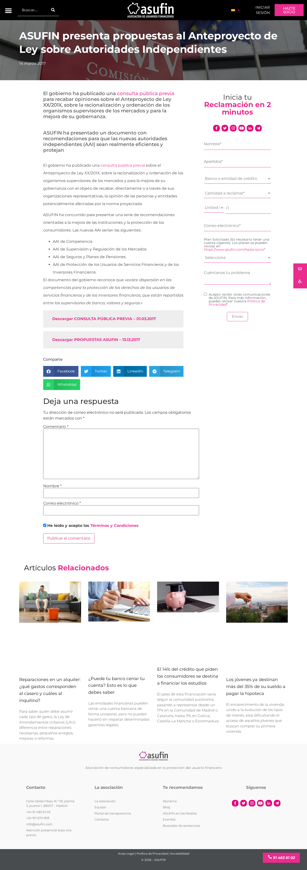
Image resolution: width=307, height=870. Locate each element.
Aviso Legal (126, 853)
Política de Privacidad (152, 853)
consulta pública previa (145, 93)
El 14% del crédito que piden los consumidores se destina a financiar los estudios (187, 676)
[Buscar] (53, 10)
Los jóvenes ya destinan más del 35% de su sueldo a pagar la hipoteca (255, 686)
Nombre (52, 486)
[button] (8, 11)
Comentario (55, 427)
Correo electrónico (62, 503)
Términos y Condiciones (114, 525)
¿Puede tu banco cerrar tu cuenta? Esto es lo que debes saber (116, 685)
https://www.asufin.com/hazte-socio (234, 249)
